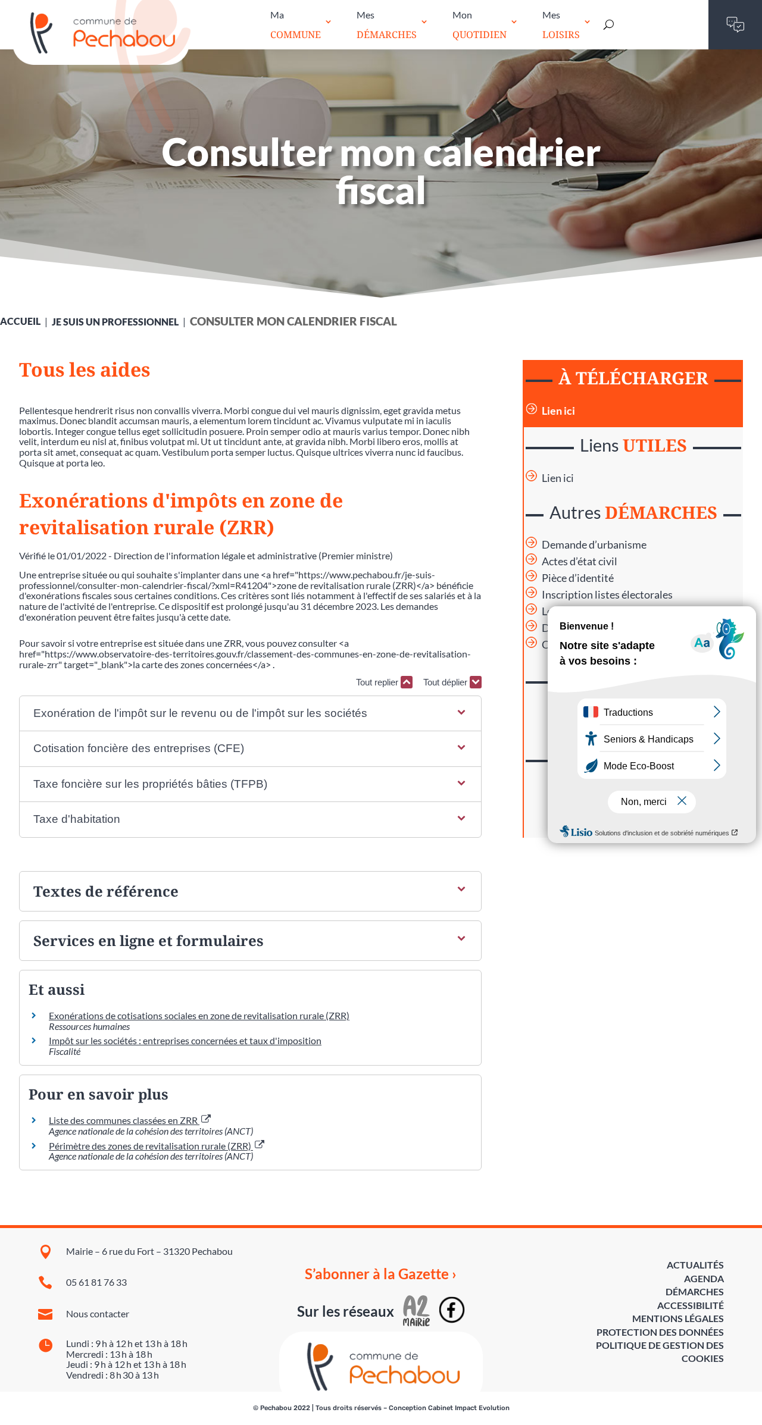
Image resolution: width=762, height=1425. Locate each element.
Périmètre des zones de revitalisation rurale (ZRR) (151, 1145)
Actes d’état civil (579, 561)
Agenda (704, 1278)
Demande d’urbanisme (594, 544)
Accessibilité (690, 1305)
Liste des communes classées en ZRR (124, 1120)
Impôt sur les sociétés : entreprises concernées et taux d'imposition (185, 1040)
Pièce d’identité (578, 578)
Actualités (695, 1264)
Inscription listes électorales (607, 594)
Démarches (695, 1291)
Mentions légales (678, 1318)
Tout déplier (446, 682)
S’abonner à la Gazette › (381, 1274)
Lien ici (558, 411)
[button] (250, 713)
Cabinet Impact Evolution (469, 1408)
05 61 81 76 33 (96, 1282)
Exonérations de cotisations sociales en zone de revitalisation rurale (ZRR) (199, 1015)
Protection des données (660, 1332)
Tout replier (378, 682)
